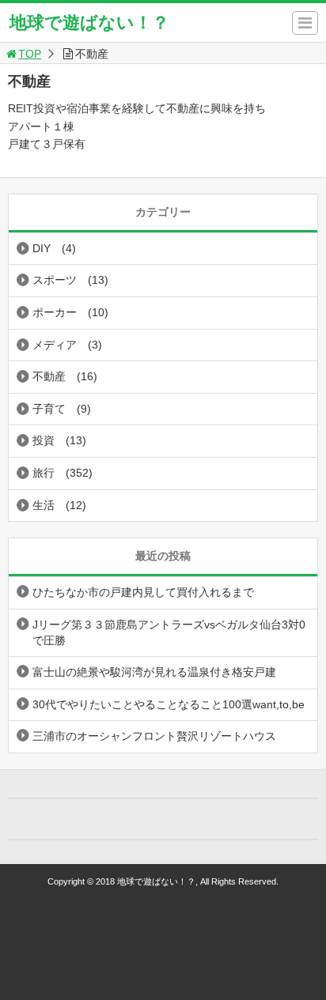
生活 (43, 505)
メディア (54, 344)
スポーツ (54, 280)
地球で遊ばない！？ (89, 22)
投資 (43, 440)
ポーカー (54, 312)
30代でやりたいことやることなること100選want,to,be (168, 704)
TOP (29, 53)
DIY (41, 248)
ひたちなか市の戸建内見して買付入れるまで (143, 592)
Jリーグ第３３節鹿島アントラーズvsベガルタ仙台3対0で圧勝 (168, 632)
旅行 (43, 472)
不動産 (49, 376)
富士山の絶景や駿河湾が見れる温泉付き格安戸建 (154, 672)
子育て (49, 408)
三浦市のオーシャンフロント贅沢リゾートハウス (154, 736)
